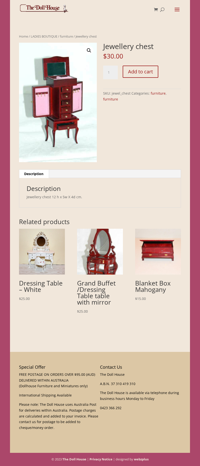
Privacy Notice (101, 459)
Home (23, 36)
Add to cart (140, 71)
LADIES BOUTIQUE (44, 36)
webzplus (141, 459)
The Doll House (74, 459)
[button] (89, 50)
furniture (66, 36)
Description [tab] (33, 173)
